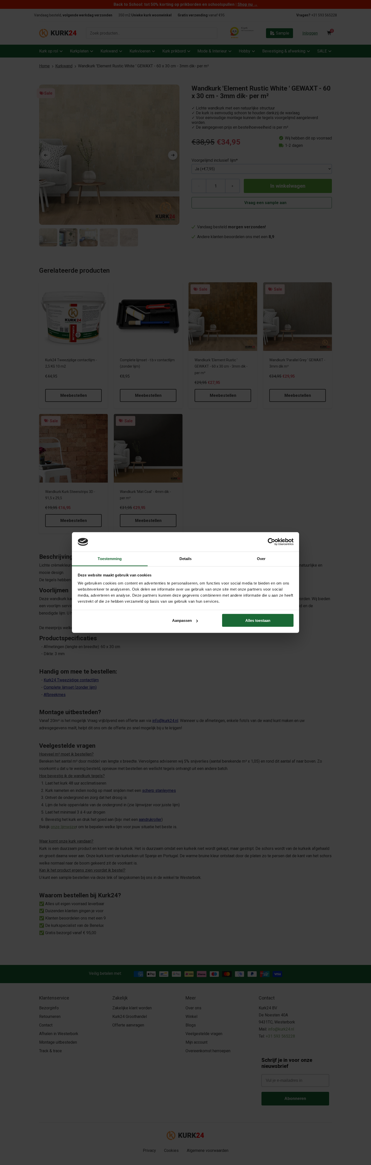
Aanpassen (182, 620)
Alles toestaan (257, 620)
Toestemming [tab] (110, 558)
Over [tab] (261, 558)
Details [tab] (185, 558)
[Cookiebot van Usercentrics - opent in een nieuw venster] (271, 542)
